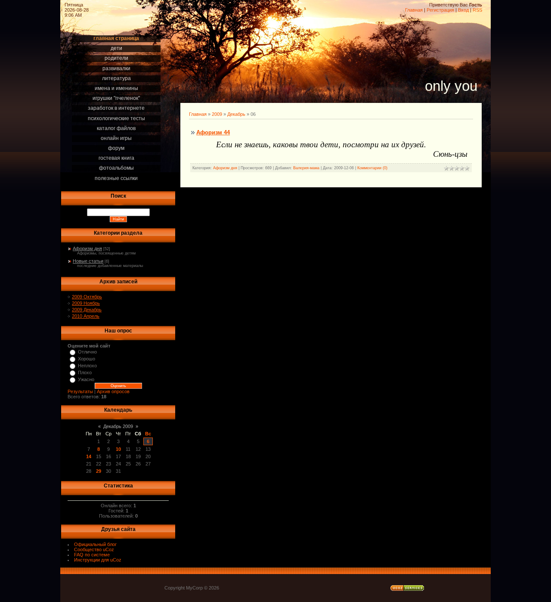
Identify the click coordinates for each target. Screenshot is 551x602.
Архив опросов (113, 391)
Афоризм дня (87, 248)
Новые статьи (88, 261)
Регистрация (440, 9)
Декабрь (236, 114)
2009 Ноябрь (86, 303)
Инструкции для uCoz (97, 559)
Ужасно (86, 379)
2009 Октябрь (87, 296)
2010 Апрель (85, 316)
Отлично (87, 351)
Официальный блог (95, 544)
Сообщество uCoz (94, 549)
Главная (414, 9)
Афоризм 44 (213, 132)
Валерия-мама (306, 168)
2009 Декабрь (87, 309)
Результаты (80, 391)
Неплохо (87, 365)
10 (118, 449)
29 (98, 471)
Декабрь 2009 (118, 426)
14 (88, 456)
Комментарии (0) (372, 168)
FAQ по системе (92, 554)
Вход (463, 9)
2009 (217, 114)
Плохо (85, 372)
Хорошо (86, 358)
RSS (477, 9)
